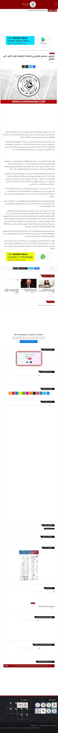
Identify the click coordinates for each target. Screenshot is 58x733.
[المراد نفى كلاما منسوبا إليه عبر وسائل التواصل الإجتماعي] (29, 283)
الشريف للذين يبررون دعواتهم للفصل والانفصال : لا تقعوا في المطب (11, 290)
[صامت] (9, 666)
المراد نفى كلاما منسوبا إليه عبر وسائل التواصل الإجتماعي (29, 290)
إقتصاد (21, 727)
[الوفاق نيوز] (29, 4)
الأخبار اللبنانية (47, 50)
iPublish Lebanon (34, 725)
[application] (29, 665)
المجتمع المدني (27, 727)
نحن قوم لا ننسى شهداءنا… (46, 606)
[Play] (31, 362)
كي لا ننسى (8, 727)
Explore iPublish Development (28, 341)
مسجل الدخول (46, 305)
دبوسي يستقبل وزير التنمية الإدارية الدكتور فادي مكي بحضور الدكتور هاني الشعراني (29, 10)
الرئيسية (52, 50)
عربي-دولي (17, 727)
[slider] (6, 665)
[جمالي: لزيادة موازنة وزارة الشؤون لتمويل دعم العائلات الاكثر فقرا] (47, 283)
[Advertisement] (29, 24)
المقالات (12, 727)
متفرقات (3, 727)
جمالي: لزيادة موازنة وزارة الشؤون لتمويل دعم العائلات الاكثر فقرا (47, 290)
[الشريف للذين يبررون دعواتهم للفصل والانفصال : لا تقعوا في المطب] (11, 283)
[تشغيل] (52, 666)
